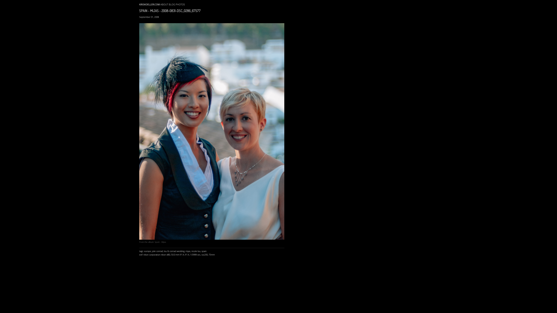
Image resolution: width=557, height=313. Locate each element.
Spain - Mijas (160, 242)
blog (172, 4)
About (164, 4)
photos (180, 4)
